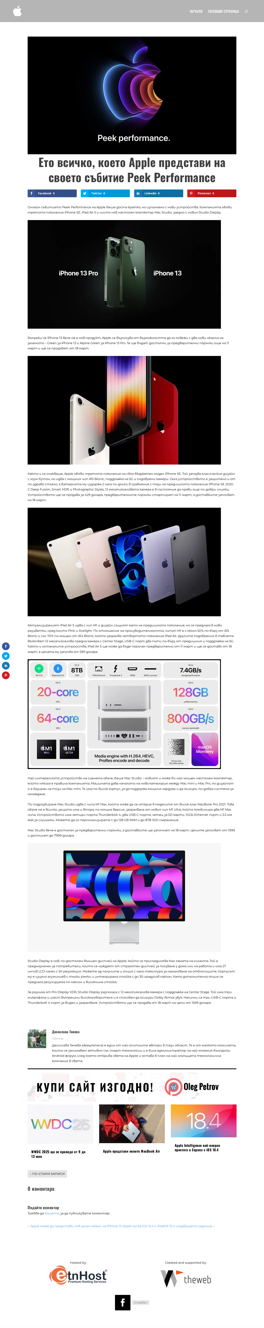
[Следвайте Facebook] (122, 1302)
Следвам (140, 1302)
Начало (196, 12)
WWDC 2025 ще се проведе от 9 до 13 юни (58, 1154)
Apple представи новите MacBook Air (131, 1151)
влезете (52, 1213)
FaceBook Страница (223, 12)
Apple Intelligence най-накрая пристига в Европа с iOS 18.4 (197, 1147)
